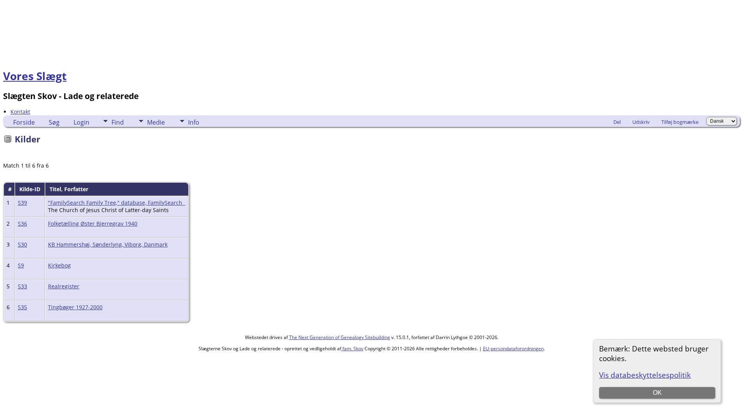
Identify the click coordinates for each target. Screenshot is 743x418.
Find (117, 122)
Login (81, 122)
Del (617, 121)
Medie (156, 122)
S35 (22, 307)
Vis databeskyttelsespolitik (645, 375)
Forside (24, 122)
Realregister (63, 286)
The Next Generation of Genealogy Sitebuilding (339, 337)
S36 (22, 223)
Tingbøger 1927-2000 (75, 307)
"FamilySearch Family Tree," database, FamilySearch (116, 202)
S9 (21, 265)
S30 (22, 244)
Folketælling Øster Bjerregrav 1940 (92, 223)
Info (193, 122)
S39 (22, 202)
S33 (22, 286)
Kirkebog (59, 265)
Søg (54, 122)
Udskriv (641, 121)
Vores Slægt (35, 76)
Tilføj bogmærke (679, 121)
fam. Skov (352, 348)
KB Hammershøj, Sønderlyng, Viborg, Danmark (108, 244)
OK (657, 392)
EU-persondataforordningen (513, 348)
